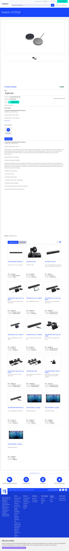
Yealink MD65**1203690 (15, 444)
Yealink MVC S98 (31, 371)
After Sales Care (62, 500)
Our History (16, 500)
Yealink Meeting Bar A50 (16, 407)
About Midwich (17, 498)
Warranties (22, 242)
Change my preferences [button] (19, 547)
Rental (24, 508)
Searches (46, 1)
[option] (34, 57)
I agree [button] (4, 547)
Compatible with (13, 242)
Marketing (25, 506)
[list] (57, 242)
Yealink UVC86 (31, 261)
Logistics (25, 505)
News (51, 499)
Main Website (62, 1)
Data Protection (17, 526)
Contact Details (62, 498)
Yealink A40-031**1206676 (34, 298)
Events (51, 501)
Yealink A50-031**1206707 (15, 334)
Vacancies (16, 503)
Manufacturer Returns (59, 98)
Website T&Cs (17, 524)
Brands (42, 498)
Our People (34, 501)
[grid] (60, 242)
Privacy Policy (17, 522)
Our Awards (16, 505)
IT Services (25, 503)
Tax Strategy (17, 511)
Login (54, 1)
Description (8, 138)
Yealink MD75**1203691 (33, 407)
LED (42, 503)
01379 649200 (38, 1)
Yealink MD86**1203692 (52, 407)
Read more (7, 120)
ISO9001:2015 (17, 506)
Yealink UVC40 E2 (50, 261)
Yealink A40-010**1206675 (34, 334)
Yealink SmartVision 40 (15, 261)
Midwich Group (17, 501)
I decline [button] (10, 547)
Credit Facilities (26, 498)
